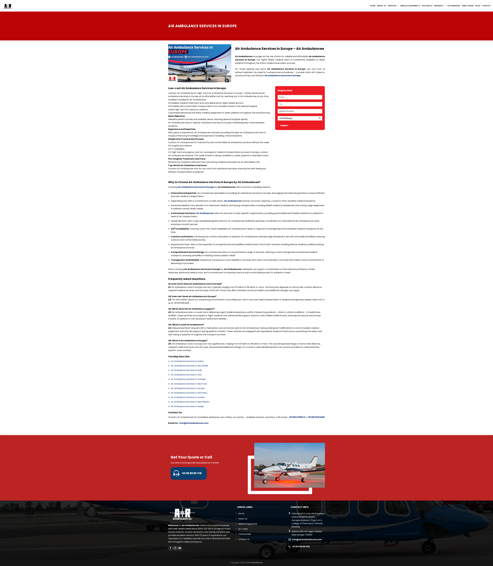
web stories (468, 6)
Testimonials (453, 6)
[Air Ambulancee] (8, 5)
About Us (381, 6)
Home (372, 6)
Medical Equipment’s (410, 6)
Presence (438, 6)
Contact (486, 6)
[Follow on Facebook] (170, 548)
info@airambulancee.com (193, 423)
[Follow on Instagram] (175, 548)
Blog (478, 6)
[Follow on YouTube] (180, 548)
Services (392, 6)
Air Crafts (427, 6)
